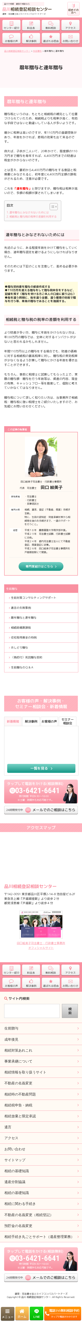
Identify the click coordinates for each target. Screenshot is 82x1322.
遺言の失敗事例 (21, 608)
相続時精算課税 (21, 628)
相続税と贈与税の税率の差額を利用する (33, 216)
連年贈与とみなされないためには (29, 212)
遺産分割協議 (14, 1182)
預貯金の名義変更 (18, 1226)
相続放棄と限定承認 (20, 1116)
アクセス (11, 1138)
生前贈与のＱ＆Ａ (22, 667)
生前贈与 (11, 589)
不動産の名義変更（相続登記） (28, 1215)
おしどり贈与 (19, 647)
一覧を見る (39, 768)
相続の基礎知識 (16, 1193)
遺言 (7, 1127)
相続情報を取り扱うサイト (25, 1072)
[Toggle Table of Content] (51, 206)
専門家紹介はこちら (39, 566)
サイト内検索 (19, 999)
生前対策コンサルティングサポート (33, 598)
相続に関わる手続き (20, 1204)
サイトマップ (14, 1160)
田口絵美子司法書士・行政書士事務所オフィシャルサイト (41, 945)
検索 (70, 1011)
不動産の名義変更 (18, 1083)
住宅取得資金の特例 (24, 637)
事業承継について (18, 1061)
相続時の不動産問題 (20, 1094)
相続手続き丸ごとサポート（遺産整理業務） (39, 1237)
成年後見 (11, 1039)
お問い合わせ (14, 1149)
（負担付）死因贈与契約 (26, 657)
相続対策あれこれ (18, 1050)
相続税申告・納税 (18, 1105)
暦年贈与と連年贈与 (24, 617)
